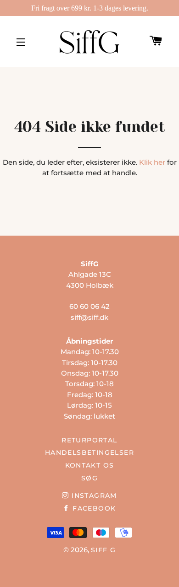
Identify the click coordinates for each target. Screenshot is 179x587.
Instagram (93, 495)
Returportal (89, 440)
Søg (89, 478)
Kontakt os (89, 465)
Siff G (103, 550)
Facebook (93, 508)
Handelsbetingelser (89, 452)
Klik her (152, 162)
